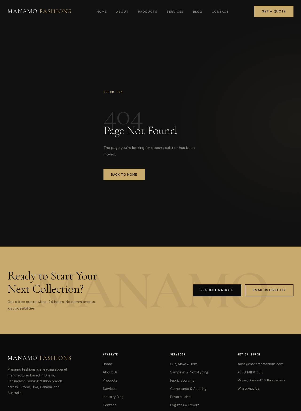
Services (175, 12)
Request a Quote (217, 290)
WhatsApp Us (248, 388)
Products (147, 12)
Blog (197, 12)
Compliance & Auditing (188, 389)
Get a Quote (274, 11)
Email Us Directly (269, 290)
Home (102, 12)
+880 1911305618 (251, 372)
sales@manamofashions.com (260, 364)
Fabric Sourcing (182, 380)
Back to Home (124, 175)
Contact (220, 12)
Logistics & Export (184, 405)
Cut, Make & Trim (183, 364)
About (122, 12)
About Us (110, 372)
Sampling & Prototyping (189, 372)
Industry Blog (113, 397)
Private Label (180, 397)
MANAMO (39, 11)
